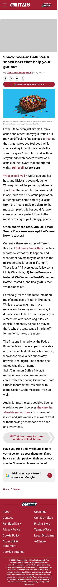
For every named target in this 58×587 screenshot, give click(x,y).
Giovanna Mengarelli (19, 72)
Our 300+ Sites (43, 517)
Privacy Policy (11, 529)
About (6, 511)
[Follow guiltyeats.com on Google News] (49, 475)
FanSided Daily (12, 523)
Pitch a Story (42, 523)
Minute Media (21, 560)
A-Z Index (40, 541)
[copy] (23, 78)
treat (48, 138)
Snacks (16, 489)
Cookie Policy (11, 535)
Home (6, 489)
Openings (40, 511)
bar (13, 190)
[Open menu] (5, 5)
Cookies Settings (13, 551)
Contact (8, 517)
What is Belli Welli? (15, 175)
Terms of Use (42, 529)
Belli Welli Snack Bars (29, 248)
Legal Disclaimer (44, 535)
